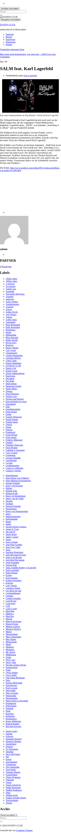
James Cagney (12, 537)
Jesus (8, 550)
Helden (9, 488)
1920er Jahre (11, 278)
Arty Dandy (11, 314)
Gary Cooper (11, 453)
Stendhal (9, 752)
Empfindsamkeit (13, 409)
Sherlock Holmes (13, 741)
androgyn (10, 299)
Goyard (9, 463)
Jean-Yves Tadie (13, 547)
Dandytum (10, 39)
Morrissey (10, 649)
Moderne (10, 647)
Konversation (12, 578)
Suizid (8, 759)
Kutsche (9, 583)
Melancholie (11, 642)
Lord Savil (10, 603)
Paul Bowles (11, 685)
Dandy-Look (11, 371)
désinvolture (11, 383)
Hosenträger (11, 509)
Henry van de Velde (15, 498)
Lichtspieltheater (13, 593)
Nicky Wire (11, 662)
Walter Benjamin (13, 787)
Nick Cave (10, 660)
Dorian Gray (11, 396)
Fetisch (9, 424)
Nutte (8, 670)
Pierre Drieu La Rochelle (17, 701)
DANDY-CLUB (7, 24)
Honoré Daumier (13, 506)
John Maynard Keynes (16, 555)
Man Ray (10, 616)
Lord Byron (11, 601)
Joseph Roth (11, 565)
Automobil (10, 322)
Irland (8, 521)
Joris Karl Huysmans (15, 560)
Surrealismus (11, 762)
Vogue (8, 782)
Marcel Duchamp (13, 621)
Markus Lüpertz (13, 626)
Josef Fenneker (12, 562)
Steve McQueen (13, 754)
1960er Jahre (11, 281)
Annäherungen (12, 304)
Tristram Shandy (13, 772)
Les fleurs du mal (13, 591)
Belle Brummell (13, 327)
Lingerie (9, 596)
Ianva (8, 514)
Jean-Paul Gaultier (14, 544)
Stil (7, 757)
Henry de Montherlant (16, 496)
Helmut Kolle (12, 493)
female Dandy (12, 419)
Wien (8, 792)
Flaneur (9, 430)
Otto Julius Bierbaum (15, 678)
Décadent (10, 378)
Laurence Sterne (13, 588)
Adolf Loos (11, 289)
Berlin (8, 332)
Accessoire (10, 286)
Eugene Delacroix (14, 417)
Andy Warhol (12, 302)
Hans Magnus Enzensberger (18, 480)
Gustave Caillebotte (14, 468)
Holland (9, 503)
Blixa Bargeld (12, 337)
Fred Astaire (11, 437)
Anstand (9, 307)
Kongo (9, 575)
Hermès (9, 501)
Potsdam (9, 708)
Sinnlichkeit (11, 744)
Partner (9, 44)
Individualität (11, 519)
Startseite (10, 34)
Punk (8, 711)
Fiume (8, 427)
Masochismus (12, 634)
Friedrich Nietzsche (14, 445)
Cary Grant (11, 350)
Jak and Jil (10, 532)
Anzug (9, 309)
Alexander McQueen (15, 294)
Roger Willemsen (13, 721)
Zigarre (9, 803)
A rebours (10, 284)
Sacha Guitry (11, 731)
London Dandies (13, 598)
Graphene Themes (24, 830)
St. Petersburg (12, 749)
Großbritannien (12, 465)
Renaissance (11, 719)
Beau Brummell (13, 325)
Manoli (9, 619)
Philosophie (11, 695)
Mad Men (10, 611)
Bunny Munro (12, 348)
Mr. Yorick (10, 652)
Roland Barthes (13, 724)
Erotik (8, 414)
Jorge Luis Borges (14, 557)
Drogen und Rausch (15, 399)
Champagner (11, 353)
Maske (9, 631)
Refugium (10, 716)
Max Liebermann (13, 637)
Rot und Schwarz (13, 726)
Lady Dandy (11, 585)
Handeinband (12, 475)
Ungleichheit (11, 775)
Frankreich (10, 432)
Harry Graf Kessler (14, 486)
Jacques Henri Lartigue (16, 527)
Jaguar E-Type (12, 529)
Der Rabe (10, 381)
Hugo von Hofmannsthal (17, 511)
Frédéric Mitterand (14, 440)
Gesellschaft (11, 460)
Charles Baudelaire (14, 355)
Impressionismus (13, 516)
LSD (8, 606)
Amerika (9, 296)
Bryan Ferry (11, 342)
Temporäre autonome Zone (12, 49)
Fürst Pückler (12, 447)
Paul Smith (10, 690)
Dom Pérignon (12, 394)
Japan (8, 539)
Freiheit (9, 442)
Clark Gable (11, 360)
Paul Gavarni (11, 688)
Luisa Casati (11, 608)
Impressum (10, 42)
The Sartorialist (12, 767)
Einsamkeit (11, 404)
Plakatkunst (11, 703)
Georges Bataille (13, 458)
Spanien (9, 746)
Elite (8, 406)
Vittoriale (10, 780)
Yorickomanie (12, 800)
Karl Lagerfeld (30, 75)
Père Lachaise (12, 693)
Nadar (8, 657)
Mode (8, 644)
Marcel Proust (12, 624)
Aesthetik (10, 291)
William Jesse (12, 795)
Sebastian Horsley (14, 739)
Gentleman (10, 455)
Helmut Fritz (11, 491)
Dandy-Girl (11, 368)
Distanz (9, 391)
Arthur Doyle (12, 312)
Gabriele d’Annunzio (15, 450)
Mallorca (10, 614)
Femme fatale (12, 422)
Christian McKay (13, 358)
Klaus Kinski (11, 573)
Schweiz (9, 736)
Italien (8, 524)
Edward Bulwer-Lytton (16, 401)
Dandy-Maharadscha (15, 373)
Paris (8, 680)
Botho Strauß (12, 340)
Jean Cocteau (12, 542)
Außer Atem (11, 319)
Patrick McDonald (14, 683)
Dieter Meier (11, 389)
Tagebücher (11, 764)
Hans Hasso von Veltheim (17, 478)
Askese (9, 317)
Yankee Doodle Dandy (16, 798)
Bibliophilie (11, 335)
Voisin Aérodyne (13, 785)
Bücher (9, 37)
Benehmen (10, 330)
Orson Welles (12, 672)
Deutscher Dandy (13, 386)
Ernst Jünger (11, 412)
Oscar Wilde (11, 675)
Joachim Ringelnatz (14, 552)
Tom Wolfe (11, 769)
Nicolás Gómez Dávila (16, 665)
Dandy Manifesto (13, 363)
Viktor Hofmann (13, 777)
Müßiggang (11, 655)
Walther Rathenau (14, 790)
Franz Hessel (11, 435)
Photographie (12, 698)
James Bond (11, 534)
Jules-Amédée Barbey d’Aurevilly (21, 567)
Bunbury (10, 345)
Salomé (9, 734)
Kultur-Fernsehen (13, 580)
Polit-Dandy (11, 706)
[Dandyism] (5, 266)
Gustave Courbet (13, 470)
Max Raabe (11, 639)
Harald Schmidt (13, 483)
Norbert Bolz (11, 667)
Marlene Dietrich (13, 629)
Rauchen (10, 713)
